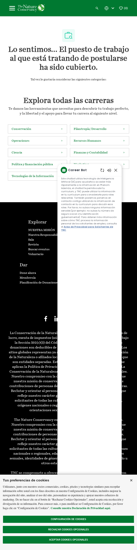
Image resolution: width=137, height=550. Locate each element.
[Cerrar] (131, 480)
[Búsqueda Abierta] (97, 8)
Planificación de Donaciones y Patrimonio (49, 282)
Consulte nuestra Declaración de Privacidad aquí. (81, 508)
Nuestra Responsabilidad (46, 235)
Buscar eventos (39, 249)
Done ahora (28, 273)
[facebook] (45, 318)
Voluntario (36, 254)
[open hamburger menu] (12, 8)
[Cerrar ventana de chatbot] (115, 170)
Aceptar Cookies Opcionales (68, 539)
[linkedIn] (57, 318)
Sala (31, 239)
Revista (33, 244)
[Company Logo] (31, 8)
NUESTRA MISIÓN (41, 230)
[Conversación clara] (102, 170)
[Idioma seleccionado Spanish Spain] (110, 8)
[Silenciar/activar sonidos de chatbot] (109, 170)
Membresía (28, 277)
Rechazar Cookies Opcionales (68, 529)
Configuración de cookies (68, 519)
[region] (89, 341)
